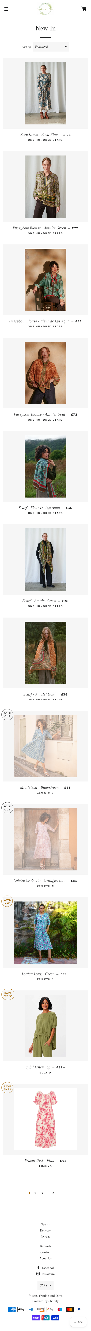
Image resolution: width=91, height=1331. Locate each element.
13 (53, 1193)
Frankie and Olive (50, 1296)
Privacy (45, 1236)
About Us (46, 1258)
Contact (45, 1252)
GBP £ (43, 1285)
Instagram (48, 1274)
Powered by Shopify (45, 1301)
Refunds (45, 1246)
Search (45, 1224)
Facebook (47, 1268)
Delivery (45, 1230)
